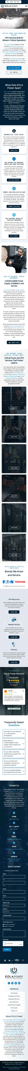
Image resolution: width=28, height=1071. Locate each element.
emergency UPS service (18, 374)
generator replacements (17, 328)
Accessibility (14, 1067)
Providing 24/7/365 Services (14, 849)
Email (4, 895)
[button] (13, 1)
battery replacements (11, 376)
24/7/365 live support (16, 58)
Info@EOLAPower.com (14, 839)
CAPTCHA (5, 939)
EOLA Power (7, 44)
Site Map (17, 1068)
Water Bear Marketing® (15, 1064)
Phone (5, 889)
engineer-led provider (18, 1019)
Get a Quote (14, 829)
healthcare (13, 52)
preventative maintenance (10, 1031)
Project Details (7, 929)
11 (17, 586)
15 (22, 586)
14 (21, 586)
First (4, 879)
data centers (5, 52)
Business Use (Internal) (9, 924)
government (19, 52)
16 (24, 586)
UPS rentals (21, 60)
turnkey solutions (14, 326)
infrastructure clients (10, 53)
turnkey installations (10, 1034)
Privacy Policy (6, 1067)
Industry (5, 909)
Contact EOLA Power (16, 791)
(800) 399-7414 (14, 819)
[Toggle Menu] (26, 6)
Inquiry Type (6, 902)
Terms (19, 1067)
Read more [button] (6, 702)
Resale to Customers (9, 926)
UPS (23, 326)
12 (18, 586)
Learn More (14, 408)
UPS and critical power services (12, 1021)
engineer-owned (19, 290)
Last (4, 885)
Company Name (7, 915)
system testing (19, 1033)
